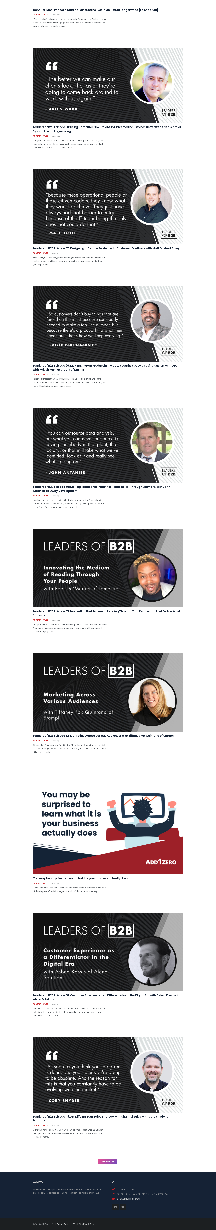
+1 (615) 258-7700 (125, 1189)
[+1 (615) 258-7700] (114, 1189)
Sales (45, 14)
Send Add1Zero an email (128, 1198)
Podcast (37, 14)
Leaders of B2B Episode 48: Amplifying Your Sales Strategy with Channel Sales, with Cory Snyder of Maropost (101, 1118)
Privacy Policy (63, 1224)
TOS (75, 1224)
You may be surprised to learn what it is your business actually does (80, 878)
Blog (92, 1224)
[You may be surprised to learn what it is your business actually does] (108, 775)
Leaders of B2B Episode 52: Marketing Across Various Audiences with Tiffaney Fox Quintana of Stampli (103, 736)
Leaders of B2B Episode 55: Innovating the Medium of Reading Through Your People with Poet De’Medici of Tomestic (106, 613)
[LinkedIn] (115, 1207)
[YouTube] (123, 1207)
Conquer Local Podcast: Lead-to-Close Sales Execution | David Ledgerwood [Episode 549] (95, 10)
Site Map (83, 1224)
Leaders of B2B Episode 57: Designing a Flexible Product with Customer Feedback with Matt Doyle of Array (106, 248)
